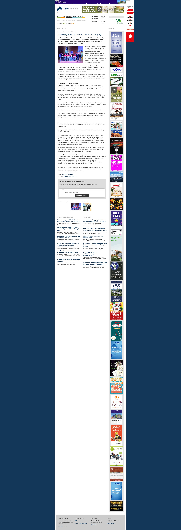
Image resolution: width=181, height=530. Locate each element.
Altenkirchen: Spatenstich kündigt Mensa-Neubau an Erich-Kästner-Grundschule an (68, 220)
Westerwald (61, 23)
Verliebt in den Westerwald (81, 523)
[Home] (57, 12)
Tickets (111, 19)
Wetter (83, 20)
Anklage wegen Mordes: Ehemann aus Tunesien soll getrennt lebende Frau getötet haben (69, 228)
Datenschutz (103, 20)
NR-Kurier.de (95, 20)
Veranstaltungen (67, 20)
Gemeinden (79, 20)
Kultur (79, 16)
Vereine (75, 16)
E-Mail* (62, 190)
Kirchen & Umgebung (67, 174)
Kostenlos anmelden (82, 195)
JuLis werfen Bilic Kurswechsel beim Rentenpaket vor (93, 236)
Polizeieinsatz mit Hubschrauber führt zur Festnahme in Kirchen (68, 237)
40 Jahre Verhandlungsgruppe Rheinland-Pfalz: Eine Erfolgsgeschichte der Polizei (94, 220)
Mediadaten (103, 17)
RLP (83, 16)
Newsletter (94, 21)
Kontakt (102, 23)
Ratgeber (73, 20)
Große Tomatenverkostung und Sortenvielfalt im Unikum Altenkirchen (67, 251)
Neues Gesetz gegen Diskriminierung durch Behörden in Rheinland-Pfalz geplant (95, 263)
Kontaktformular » (111, 523)
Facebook (96, 16)
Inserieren (103, 16)
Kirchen (64, 28)
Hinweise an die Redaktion (70, 176)
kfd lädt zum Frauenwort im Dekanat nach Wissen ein (68, 260)
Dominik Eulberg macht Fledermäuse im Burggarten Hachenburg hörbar (68, 244)
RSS (76, 520)
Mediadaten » (94, 524)
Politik (63, 16)
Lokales (59, 20)
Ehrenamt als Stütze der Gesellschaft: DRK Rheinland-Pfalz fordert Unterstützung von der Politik (95, 245)
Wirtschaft (69, 16)
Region (59, 16)
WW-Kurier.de (95, 18)
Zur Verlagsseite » (63, 526)
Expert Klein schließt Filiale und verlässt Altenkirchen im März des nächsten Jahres (94, 229)
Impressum (103, 21)
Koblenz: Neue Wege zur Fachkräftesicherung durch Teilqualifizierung (90, 253)
